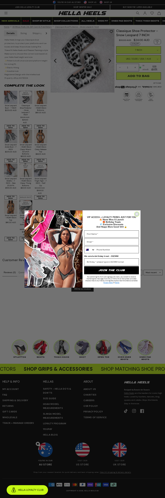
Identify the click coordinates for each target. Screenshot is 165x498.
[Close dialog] (136, 214)
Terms (117, 283)
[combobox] (89, 249)
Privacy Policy (108, 283)
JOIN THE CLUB (111, 270)
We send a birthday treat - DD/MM (101, 256)
